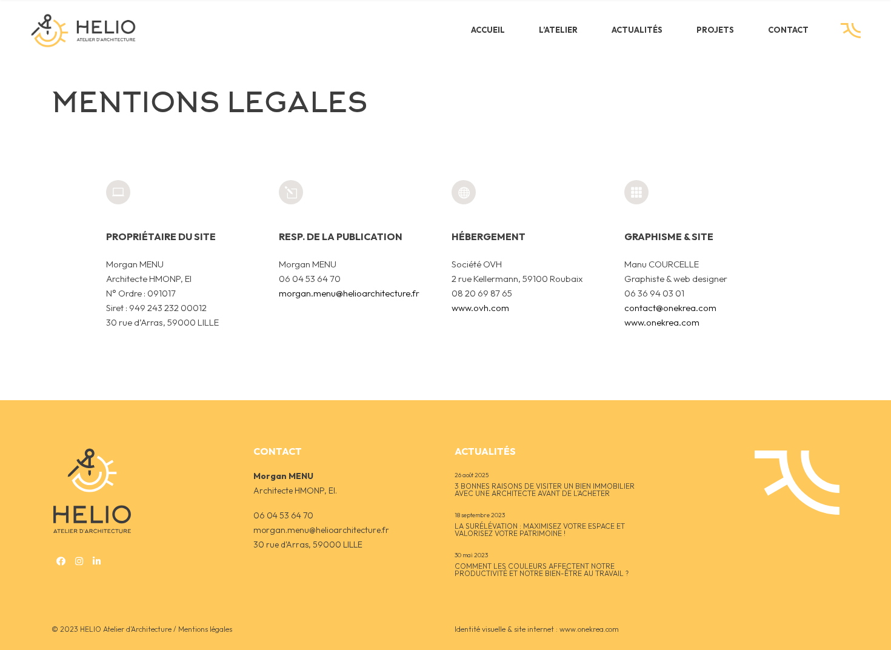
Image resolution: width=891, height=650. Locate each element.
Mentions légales (205, 629)
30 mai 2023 (471, 555)
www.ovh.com (480, 307)
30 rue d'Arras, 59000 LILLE (307, 544)
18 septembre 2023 (480, 515)
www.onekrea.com (661, 322)
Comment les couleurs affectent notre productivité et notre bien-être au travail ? (542, 570)
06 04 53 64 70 (283, 515)
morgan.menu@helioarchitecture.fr (349, 293)
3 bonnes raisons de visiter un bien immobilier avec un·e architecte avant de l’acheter (545, 490)
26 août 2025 (472, 475)
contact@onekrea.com (670, 307)
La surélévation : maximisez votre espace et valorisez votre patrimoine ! (540, 530)
